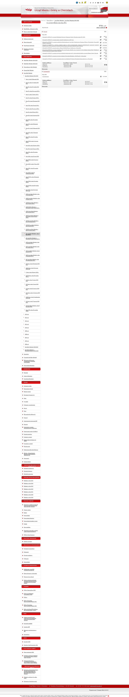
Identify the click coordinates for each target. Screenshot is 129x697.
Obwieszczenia (27, 446)
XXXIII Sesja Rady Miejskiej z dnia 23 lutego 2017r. (32, 203)
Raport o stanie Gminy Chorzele (30, 31)
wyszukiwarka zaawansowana (97, 12)
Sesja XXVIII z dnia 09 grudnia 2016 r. (32, 186)
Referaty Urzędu (27, 391)
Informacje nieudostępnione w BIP (30, 631)
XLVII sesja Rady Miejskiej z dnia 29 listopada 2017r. (33, 256)
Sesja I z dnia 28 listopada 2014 (32, 79)
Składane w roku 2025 (28, 480)
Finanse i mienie (27, 509)
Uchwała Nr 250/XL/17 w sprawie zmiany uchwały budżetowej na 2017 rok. (58, 39)
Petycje (25, 408)
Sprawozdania (27, 515)
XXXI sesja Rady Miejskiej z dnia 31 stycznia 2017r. (32, 195)
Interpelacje (26, 354)
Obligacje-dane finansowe (29, 534)
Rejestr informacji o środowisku (30, 573)
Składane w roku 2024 (28, 483)
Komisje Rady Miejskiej (29, 70)
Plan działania (27, 53)
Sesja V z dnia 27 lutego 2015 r (32, 94)
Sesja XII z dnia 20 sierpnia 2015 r (32, 116)
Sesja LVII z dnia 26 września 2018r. (32, 310)
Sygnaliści (26, 401)
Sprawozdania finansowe (29, 518)
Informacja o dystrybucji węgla (30, 681)
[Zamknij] (108, 696)
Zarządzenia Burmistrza (29, 378)
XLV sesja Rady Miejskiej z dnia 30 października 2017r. (32, 260)
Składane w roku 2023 (28, 486)
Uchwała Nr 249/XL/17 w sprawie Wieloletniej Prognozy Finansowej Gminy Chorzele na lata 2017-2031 (63, 37)
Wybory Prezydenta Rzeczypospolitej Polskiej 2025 (30, 601)
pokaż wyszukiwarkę (101, 27)
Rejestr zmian (44, 68)
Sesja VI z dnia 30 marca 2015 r (32, 97)
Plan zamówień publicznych (29, 414)
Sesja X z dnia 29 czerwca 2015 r (32, 108)
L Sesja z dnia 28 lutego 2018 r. (32, 272)
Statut (25, 398)
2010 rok (27, 327)
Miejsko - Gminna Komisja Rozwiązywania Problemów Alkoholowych (29, 454)
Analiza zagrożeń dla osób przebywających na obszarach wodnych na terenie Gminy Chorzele (30, 619)
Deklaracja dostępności (28, 38)
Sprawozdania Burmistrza (29, 365)
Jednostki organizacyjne (29, 468)
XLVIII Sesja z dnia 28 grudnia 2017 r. (32, 276)
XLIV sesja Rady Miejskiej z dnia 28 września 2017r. (32, 247)
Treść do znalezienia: (93, 8)
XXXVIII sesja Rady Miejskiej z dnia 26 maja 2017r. (32, 226)
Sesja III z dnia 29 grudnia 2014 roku (32, 87)
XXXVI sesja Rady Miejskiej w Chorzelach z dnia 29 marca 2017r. (32, 216)
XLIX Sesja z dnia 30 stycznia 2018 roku (32, 269)
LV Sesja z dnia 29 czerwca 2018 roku (32, 289)
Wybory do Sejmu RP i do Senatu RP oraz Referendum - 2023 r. (31, 610)
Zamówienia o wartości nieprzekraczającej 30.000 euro (30, 428)
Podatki (25, 523)
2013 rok (27, 317)
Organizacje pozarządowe (29, 548)
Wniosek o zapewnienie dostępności (29, 49)
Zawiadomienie (46, 71)
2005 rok (27, 340)
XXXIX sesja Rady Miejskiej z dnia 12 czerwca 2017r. (32, 230)
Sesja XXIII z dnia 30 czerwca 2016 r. (32, 160)
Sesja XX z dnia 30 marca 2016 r (32, 148)
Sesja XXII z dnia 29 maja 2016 (32, 156)
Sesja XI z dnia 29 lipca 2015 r (32, 112)
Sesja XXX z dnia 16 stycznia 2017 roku (32, 190)
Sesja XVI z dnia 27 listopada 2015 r (32, 133)
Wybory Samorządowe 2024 (30, 590)
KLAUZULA (26, 634)
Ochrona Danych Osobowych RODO (30, 440)
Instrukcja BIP (27, 626)
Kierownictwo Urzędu (28, 388)
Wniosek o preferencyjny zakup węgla (30, 678)
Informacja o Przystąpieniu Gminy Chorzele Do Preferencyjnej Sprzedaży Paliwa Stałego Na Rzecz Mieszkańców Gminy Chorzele (31, 671)
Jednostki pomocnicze (28, 474)
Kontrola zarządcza (28, 434)
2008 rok (27, 334)
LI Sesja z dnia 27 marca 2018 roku (32, 280)
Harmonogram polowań (29, 576)
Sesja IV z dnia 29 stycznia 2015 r (33, 91)
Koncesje (26, 424)
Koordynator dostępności (29, 45)
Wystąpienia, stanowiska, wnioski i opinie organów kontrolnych (31, 531)
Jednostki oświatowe (28, 471)
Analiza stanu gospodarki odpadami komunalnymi (29, 570)
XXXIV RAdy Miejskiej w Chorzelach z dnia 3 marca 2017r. (32, 207)
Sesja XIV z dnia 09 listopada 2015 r (32, 125)
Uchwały (45, 31)
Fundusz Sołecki (27, 461)
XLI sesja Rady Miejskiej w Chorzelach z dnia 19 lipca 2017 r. (33, 238)
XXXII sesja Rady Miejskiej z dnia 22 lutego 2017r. (33, 199)
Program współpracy (28, 555)
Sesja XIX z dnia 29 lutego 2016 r (33, 145)
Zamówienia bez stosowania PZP (30, 421)
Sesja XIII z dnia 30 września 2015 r (32, 120)
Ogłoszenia (26, 558)
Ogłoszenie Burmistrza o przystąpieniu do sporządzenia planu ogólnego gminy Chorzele (30, 661)
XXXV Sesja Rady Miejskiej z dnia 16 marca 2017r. (32, 212)
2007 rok (27, 337)
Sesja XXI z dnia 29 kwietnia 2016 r (32, 153)
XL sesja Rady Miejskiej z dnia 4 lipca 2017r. (33, 234)
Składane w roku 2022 (28, 489)
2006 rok (27, 344)
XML (105, 31)
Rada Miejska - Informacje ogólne (31, 28)
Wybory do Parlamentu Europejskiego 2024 (28, 594)
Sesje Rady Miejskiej (28, 73)
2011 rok (27, 324)
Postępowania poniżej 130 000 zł (30, 431)
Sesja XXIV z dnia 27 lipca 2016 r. (32, 165)
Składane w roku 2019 (28, 497)
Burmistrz (26, 372)
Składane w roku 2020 (28, 494)
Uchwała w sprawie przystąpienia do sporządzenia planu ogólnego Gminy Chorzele (30, 656)
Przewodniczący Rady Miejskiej (30, 67)
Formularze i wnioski (28, 443)
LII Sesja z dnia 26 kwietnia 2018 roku (32, 264)
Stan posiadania (27, 527)
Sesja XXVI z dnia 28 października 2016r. (30, 173)
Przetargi (26, 417)
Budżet (25, 512)
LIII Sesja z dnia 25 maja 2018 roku (32, 285)
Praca (25, 411)
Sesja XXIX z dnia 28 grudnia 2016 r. (32, 182)
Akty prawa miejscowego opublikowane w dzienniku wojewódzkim (29, 361)
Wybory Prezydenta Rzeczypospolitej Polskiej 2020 (30, 605)
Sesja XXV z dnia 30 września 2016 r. (32, 169)
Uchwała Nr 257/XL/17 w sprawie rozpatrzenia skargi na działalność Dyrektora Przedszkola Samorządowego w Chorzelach (67, 58)
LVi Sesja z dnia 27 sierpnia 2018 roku (32, 302)
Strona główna (50, 20)
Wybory (25, 597)
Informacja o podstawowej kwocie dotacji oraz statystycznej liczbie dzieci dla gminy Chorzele (31, 505)
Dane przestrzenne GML (29, 652)
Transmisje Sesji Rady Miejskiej (30, 357)
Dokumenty (26, 552)
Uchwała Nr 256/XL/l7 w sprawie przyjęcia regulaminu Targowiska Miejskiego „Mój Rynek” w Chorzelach (64, 56)
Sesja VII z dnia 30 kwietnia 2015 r (33, 102)
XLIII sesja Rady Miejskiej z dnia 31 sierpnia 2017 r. (32, 243)
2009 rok (27, 330)
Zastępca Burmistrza (28, 376)
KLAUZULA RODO (28, 623)
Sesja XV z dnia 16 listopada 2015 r (33, 129)
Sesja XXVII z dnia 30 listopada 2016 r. (32, 177)
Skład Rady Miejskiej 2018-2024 (30, 63)
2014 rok (27, 314)
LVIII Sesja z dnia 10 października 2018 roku (33, 298)
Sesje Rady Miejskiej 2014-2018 (72, 20)
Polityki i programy (28, 541)
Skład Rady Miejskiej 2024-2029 (30, 60)
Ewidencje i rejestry (28, 437)
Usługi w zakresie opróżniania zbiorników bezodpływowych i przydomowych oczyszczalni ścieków (30, 582)
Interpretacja (26, 458)
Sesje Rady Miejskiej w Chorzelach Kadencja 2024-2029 (31, 350)
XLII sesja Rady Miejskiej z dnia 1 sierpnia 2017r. (33, 251)
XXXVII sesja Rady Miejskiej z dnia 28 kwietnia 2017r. (32, 221)
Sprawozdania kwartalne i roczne (30, 521)
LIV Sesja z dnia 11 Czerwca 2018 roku (33, 293)
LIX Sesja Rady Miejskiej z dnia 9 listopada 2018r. (33, 306)
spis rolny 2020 (27, 641)
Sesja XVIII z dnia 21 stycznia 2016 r (32, 142)
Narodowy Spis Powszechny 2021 (31, 645)
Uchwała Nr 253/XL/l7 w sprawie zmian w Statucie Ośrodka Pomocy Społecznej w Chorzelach (61, 47)
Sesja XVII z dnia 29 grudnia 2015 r (32, 137)
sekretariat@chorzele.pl (96, 686)
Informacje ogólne (28, 25)
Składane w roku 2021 (28, 491)
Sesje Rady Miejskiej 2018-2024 (31, 347)
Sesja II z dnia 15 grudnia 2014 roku (32, 83)
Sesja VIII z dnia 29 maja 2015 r (32, 105)
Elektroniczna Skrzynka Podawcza (31, 449)
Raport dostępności (28, 42)
